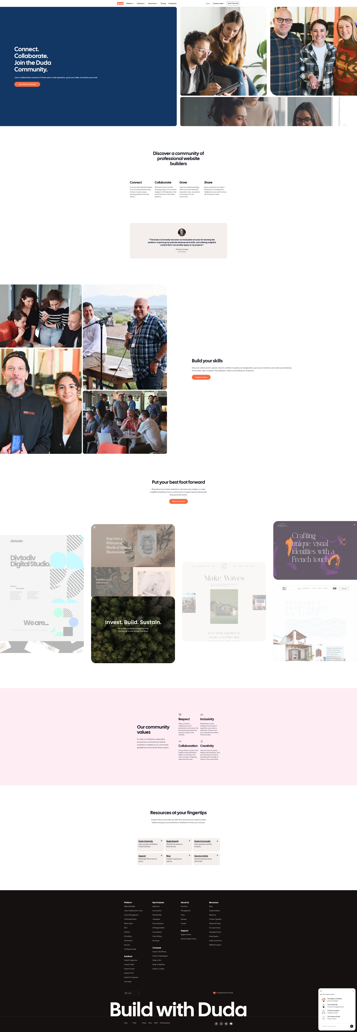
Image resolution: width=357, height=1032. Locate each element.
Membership (156, 915)
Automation (128, 941)
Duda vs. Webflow (158, 964)
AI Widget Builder (158, 928)
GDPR (156, 1023)
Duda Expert (172, 841)
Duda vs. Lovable (158, 969)
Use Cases (127, 982)
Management (186, 911)
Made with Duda (215, 923)
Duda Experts (213, 936)
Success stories (201, 856)
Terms (150, 1023)
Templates (156, 919)
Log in (208, 3)
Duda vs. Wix (156, 960)
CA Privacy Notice (165, 1023)
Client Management (131, 915)
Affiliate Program (215, 945)
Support (142, 856)
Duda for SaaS (129, 964)
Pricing (163, 3)
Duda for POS (129, 973)
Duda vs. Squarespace (160, 956)
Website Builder (129, 906)
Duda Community (202, 841)
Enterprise (172, 3)
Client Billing (157, 936)
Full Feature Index (130, 949)
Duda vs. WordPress (159, 952)
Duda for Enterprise (131, 977)
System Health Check (188, 939)
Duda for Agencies (130, 960)
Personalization (158, 923)
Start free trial (233, 3)
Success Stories (214, 928)
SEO (125, 928)
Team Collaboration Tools (133, 911)
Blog (168, 856)
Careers (183, 923)
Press (183, 915)
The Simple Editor (130, 919)
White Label (128, 923)
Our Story (184, 906)
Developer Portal (215, 932)
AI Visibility (128, 936)
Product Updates (215, 919)
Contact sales (218, 3)
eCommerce (156, 911)
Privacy (144, 1023)
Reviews (183, 919)
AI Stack (127, 932)
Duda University (146, 841)
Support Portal (186, 934)
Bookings (155, 941)
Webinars (212, 915)
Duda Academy (214, 911)
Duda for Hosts (129, 969)
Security (127, 945)
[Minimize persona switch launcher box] (353, 991)
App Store (156, 906)
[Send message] (351, 1026)
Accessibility (157, 932)
